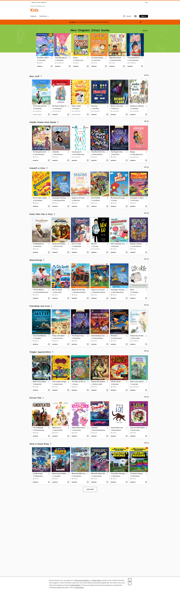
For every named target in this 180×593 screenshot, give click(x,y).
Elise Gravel (115, 246)
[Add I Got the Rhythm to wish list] (49, 298)
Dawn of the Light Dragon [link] (137, 382)
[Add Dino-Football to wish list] (107, 206)
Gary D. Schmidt (58, 338)
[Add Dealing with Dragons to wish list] (107, 390)
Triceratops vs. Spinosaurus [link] (137, 198)
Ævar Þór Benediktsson (99, 430)
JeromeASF (57, 476)
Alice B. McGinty (58, 430)
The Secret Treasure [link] (136, 474)
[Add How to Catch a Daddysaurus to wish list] (49, 206)
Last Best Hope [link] (38, 474)
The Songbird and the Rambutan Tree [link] (40, 152)
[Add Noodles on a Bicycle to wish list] (146, 115)
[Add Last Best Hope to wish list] (49, 482)
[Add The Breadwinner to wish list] (49, 252)
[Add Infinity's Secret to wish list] (126, 390)
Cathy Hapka (42, 60)
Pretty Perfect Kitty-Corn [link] (79, 428)
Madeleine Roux (38, 476)
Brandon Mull (115, 154)
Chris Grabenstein (133, 60)
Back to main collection (39, 2)
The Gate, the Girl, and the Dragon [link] (79, 382)
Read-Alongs (36, 260)
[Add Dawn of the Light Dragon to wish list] (146, 390)
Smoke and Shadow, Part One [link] (60, 244)
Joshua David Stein (116, 60)
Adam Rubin (76, 200)
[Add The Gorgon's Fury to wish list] (126, 160)
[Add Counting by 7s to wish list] (88, 160)
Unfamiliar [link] (55, 152)
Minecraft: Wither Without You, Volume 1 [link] (98, 474)
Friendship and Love (40, 306)
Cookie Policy (79, 587)
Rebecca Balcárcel (97, 154)
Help (146, 2)
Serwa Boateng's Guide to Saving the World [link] (98, 336)
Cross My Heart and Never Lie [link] (62, 58)
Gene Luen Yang (58, 246)
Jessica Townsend (117, 338)
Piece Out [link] (94, 106)
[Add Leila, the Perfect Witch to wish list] (146, 436)
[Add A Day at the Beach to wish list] (68, 344)
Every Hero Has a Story (42, 214)
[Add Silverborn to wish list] (126, 344)
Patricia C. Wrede (97, 384)
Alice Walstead (38, 200)
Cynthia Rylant (58, 108)
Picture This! (36, 398)
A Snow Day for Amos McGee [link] (137, 336)
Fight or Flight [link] (76, 106)
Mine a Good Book (40, 444)
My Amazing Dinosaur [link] (118, 198)
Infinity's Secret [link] (115, 382)
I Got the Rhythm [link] (38, 290)
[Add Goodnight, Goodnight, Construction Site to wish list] (68, 206)
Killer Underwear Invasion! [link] (118, 244)
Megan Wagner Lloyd (137, 154)
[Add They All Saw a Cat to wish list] (126, 436)
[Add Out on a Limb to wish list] (88, 252)
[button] (127, 16)
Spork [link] (132, 290)
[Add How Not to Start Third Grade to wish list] (51, 66)
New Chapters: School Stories (90, 30)
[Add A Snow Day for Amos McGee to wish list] (146, 344)
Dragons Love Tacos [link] (78, 198)
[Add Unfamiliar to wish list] (68, 160)
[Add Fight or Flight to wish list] (88, 115)
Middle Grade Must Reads (43, 122)
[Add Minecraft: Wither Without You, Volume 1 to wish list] (107, 482)
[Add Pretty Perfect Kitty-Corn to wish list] (88, 436)
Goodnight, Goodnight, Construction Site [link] (60, 198)
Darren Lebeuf (58, 292)
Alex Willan (96, 108)
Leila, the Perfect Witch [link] (137, 428)
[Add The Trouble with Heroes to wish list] (49, 115)
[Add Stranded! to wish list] (107, 436)
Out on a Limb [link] (76, 244)
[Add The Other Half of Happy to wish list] (107, 160)
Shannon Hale (77, 430)
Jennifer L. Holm (79, 60)
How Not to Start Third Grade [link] (44, 58)
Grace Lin (75, 384)
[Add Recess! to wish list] (88, 66)
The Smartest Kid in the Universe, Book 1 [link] (134, 58)
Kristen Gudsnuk (97, 476)
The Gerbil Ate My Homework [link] (98, 58)
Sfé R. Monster (77, 476)
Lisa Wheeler (96, 200)
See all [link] (145, 31)
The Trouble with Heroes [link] (40, 106)
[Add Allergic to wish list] (146, 160)
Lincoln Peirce (96, 60)
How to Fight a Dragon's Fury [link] (60, 382)
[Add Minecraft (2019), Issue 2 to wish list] (88, 482)
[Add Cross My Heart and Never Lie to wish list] (69, 66)
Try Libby (72, 22)
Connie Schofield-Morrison (41, 292)
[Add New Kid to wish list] (107, 252)
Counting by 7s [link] (77, 152)
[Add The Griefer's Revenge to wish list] (126, 482)
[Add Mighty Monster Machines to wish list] (88, 298)
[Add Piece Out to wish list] (107, 115)
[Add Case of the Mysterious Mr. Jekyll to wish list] (49, 344)
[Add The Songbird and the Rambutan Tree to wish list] (49, 160)
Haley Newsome (58, 154)
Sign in (143, 16)
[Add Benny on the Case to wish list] (126, 115)
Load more (90, 489)
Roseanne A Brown (98, 338)
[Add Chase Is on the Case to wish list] (107, 298)
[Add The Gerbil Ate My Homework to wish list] (106, 66)
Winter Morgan (116, 476)
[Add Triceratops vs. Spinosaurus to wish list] (146, 206)
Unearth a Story (38, 168)
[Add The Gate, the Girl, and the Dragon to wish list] (88, 390)
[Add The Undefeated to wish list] (49, 436)
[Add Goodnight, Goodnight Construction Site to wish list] (126, 298)
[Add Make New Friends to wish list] (124, 66)
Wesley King (115, 108)
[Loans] (135, 16)
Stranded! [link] (94, 428)
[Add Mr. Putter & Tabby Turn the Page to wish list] (68, 115)
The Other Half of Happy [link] (98, 152)
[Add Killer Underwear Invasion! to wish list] (126, 252)
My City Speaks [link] (57, 290)
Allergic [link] (132, 152)
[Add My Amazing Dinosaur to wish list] (126, 206)
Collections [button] (43, 16)
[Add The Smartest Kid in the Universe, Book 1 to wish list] (142, 66)
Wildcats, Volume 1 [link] (136, 244)
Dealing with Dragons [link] (98, 382)
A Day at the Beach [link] (58, 336)
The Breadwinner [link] (38, 244)
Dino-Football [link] (95, 198)
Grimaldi (114, 200)
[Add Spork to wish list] (146, 298)
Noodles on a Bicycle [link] (137, 106)
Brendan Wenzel (116, 430)
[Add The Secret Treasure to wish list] (146, 482)
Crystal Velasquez (136, 246)
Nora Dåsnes (60, 60)
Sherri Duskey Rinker (59, 200)
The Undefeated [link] (38, 428)
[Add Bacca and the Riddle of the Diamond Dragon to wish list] (68, 482)
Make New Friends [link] (115, 58)
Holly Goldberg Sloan (78, 154)
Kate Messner (38, 108)
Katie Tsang (115, 384)
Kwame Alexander (39, 430)
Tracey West (135, 384)
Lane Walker (37, 338)
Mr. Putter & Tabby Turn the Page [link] (60, 106)
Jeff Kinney (76, 108)
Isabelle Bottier (77, 246)
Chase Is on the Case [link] (98, 290)
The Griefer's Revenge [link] (118, 474)
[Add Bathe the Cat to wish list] (68, 436)
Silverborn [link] (114, 336)
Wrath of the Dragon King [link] (40, 382)
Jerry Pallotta (135, 200)
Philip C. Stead (136, 338)
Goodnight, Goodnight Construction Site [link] (118, 290)
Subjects (33, 16)
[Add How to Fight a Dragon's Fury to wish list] (68, 390)
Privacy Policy (96, 580)
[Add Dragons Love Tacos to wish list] (88, 206)
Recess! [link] (75, 58)
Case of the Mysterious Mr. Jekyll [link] (40, 336)
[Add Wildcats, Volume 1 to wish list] (146, 252)
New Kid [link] (94, 244)
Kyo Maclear (135, 108)
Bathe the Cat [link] (56, 428)
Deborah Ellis (37, 246)
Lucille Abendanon (39, 154)
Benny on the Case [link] (117, 106)
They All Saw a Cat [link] (117, 428)
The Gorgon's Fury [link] (117, 152)
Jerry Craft (95, 246)
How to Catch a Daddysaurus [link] (40, 198)
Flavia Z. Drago (136, 430)
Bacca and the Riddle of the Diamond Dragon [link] (60, 474)
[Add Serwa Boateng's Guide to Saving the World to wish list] (107, 344)
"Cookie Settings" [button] (75, 585)
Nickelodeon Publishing (79, 292)
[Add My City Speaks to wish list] (68, 298)
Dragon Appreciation (41, 352)
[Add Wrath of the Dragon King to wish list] (49, 390)
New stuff (35, 76)
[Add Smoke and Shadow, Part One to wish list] (68, 252)
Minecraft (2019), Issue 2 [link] (79, 474)
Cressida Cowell (58, 384)
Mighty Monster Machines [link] (79, 290)
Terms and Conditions (82, 580)
